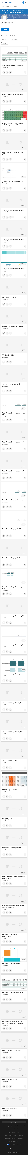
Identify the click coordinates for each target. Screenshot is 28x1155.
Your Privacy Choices (15, 1144)
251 (24, 959)
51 (24, 669)
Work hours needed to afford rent (13, 65)
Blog (7, 1126)
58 (24, 466)
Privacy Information (10, 1135)
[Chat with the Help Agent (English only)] (22, 2)
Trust (4, 1126)
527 (24, 235)
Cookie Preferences (14, 1141)
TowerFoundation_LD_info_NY (12, 703)
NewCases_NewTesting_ (10, 1079)
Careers (11, 1129)
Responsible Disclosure (11, 1138)
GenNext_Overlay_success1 (11, 384)
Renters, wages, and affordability (12, 94)
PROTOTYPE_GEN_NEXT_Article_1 (13, 326)
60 (24, 61)
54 (24, 350)
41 (24, 437)
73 (24, 177)
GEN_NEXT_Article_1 (9, 297)
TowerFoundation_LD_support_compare (13, 587)
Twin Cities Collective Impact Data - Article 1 (13, 269)
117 (24, 321)
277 (24, 930)
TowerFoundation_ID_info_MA (12, 558)
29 (24, 640)
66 (24, 90)
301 (24, 119)
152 (24, 1017)
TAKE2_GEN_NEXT (8, 355)
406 (24, 785)
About (14, 1126)
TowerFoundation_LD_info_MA (12, 732)
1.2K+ (23, 263)
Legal (9, 1132)
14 (24, 1046)
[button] (10, 1148)
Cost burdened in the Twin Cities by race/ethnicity (13, 877)
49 (24, 727)
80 (24, 292)
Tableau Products (21, 1126)
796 (24, 206)
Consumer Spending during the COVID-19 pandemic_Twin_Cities (12, 1022)
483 (24, 872)
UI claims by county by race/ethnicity (9, 935)
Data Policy (20, 1135)
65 (24, 408)
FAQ (11, 1126)
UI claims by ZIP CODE (9, 790)
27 (24, 582)
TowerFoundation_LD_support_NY (13, 616)
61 (24, 379)
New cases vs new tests (9, 1108)
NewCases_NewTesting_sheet (11, 1050)
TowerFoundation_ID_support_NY (13, 442)
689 (24, 988)
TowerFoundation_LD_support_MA (13, 645)
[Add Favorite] (25, 72)
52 (24, 553)
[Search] (3, 6)
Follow (5, 29)
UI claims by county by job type (12, 992)
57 (24, 524)
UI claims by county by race (11, 963)
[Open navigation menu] (25, 2)
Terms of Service (16, 1132)
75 (24, 756)
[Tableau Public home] (7, 2)
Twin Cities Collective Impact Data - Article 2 (13, 240)
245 (24, 901)
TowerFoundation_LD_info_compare (13, 674)
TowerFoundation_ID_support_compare (13, 414)
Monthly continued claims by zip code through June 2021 (12, 124)
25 (24, 1075)
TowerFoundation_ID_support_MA (13, 471)
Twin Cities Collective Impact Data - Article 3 (13, 211)
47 (24, 1104)
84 (24, 148)
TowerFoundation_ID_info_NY (11, 529)
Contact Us (16, 1129)
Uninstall (20, 1138)
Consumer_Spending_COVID (11, 848)
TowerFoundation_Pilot (9, 761)
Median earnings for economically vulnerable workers (13, 906)
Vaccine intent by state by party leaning (12, 182)
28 (24, 698)
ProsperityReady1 (7, 819)
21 (24, 814)
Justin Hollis (5, 67)
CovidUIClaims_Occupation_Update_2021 (13, 153)
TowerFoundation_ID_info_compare (13, 500)
